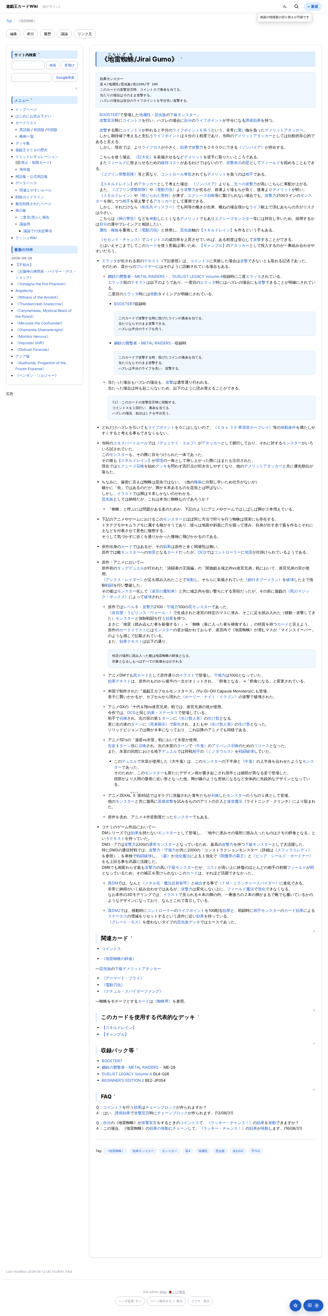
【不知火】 (24, 264)
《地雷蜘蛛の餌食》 (119, 958)
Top (9, 21)
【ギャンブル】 (212, 245)
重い (241, 130)
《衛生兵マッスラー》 (157, 207)
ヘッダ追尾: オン (129, 1301)
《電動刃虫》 (164, 189)
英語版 (24, 129)
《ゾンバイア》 (251, 147)
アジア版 (22, 356)
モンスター (292, 443)
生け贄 (213, 718)
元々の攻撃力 (245, 183)
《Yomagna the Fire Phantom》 (41, 284)
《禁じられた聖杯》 (155, 195)
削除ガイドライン (29, 197)
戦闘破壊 (246, 751)
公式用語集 (39, 176)
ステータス (168, 712)
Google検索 (65, 77)
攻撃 (103, 130)
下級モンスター (183, 114)
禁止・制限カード (35, 162)
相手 (249, 174)
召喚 (123, 718)
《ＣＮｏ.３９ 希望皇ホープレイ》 (243, 427)
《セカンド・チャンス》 (120, 239)
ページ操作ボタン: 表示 (166, 1301)
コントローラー (227, 552)
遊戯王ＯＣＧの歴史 (31, 150)
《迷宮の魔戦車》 (163, 591)
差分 (30, 34)
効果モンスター (143, 1151)
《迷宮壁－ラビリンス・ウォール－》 (140, 612)
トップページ (26, 109)
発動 (153, 218)
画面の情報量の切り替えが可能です (284, 17)
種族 (115, 230)
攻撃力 (197, 147)
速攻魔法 (234, 801)
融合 (198, 883)
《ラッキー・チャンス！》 (230, 1122)
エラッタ (109, 260)
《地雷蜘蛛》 (115, 1151)
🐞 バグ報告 (176, 1292)
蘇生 (177, 724)
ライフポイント (209, 120)
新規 (314, 6)
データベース (26, 183)
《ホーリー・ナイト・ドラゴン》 (210, 696)
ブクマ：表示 (200, 1301)
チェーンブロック (160, 1107)
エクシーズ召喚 (201, 195)
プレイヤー (146, 266)
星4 (187, 1151)
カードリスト (26, 122)
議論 (64, 34)
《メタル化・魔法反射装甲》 (166, 883)
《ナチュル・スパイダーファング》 (132, 991)
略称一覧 (26, 136)
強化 (261, 888)
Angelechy (24, 290)
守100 (255, 1151)
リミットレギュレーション (36, 156)
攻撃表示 (234, 162)
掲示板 (20, 210)
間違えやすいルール (35, 190)
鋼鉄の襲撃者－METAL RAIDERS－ (138, 276)
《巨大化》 (143, 157)
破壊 (290, 579)
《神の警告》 (126, 218)
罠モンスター (199, 606)
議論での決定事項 (37, 231)
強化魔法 (182, 855)
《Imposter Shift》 (30, 343)
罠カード (141, 675)
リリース (261, 745)
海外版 (24, 169)
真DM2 (114, 910)
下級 (118, 968)
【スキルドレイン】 (116, 183)
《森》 (165, 855)
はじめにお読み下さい (33, 116)
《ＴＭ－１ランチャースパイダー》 (248, 883)
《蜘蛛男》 (162, 1001)
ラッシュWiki (26, 238)
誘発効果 (253, 120)
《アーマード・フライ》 (123, 978)
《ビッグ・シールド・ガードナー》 (282, 855)
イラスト (124, 493)
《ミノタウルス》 (219, 751)
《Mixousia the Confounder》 (39, 323)
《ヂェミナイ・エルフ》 (177, 443)
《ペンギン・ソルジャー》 (36, 375)
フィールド (116, 162)
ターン (167, 718)
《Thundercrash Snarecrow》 (40, 304)
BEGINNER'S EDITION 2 (123, 1080)
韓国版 (39, 129)
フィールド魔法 (240, 888)
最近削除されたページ (33, 203)
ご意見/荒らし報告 (34, 217)
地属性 (145, 114)
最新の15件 (23, 249)
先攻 (112, 745)
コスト (212, 867)
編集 (13, 34)
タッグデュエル (130, 568)
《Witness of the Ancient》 (37, 297)
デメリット (274, 130)
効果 (184, 147)
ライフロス (151, 147)
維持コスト (170, 162)
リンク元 (85, 34)
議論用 (24, 224)
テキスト (151, 260)
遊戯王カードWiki (22, 6)
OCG (202, 552)
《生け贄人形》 (190, 718)
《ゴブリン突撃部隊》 (118, 174)
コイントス (132, 120)
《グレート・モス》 (125, 922)
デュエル (169, 751)
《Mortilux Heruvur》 (32, 336)
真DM (113, 883)
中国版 (52, 129)
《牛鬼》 (200, 745)
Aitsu (163, 1292)
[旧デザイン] (51, 6)
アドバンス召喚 (225, 745)
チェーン (180, 1128)
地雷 (152, 552)
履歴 (47, 34)
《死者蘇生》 (157, 724)
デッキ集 (22, 143)
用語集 (20, 176)
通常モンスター (162, 844)
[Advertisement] (44, 473)
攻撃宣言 (107, 120)
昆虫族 (160, 114)
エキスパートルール (130, 443)
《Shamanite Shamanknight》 (40, 330)
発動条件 (288, 427)
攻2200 (238, 1151)
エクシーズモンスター (234, 218)
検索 (52, 65)
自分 (188, 120)
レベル (129, 606)
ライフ (255, 207)
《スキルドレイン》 (116, 195)
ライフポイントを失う (191, 130)
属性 (103, 230)
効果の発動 (159, 1128)
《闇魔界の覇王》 (232, 855)
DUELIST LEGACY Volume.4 (197, 276)
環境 (159, 460)
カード (151, 245)
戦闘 (109, 585)
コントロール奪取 (176, 174)
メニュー (21, 100)
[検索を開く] (296, 6)
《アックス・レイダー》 (123, 579)
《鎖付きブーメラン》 (263, 579)
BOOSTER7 (109, 114)
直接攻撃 (165, 801)
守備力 (172, 606)
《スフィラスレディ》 (292, 850)
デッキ (161, 466)
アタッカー (293, 130)
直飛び (69, 65)
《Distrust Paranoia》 (33, 349)
